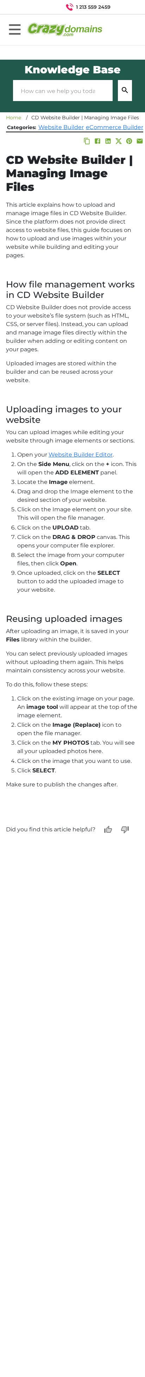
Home (13, 117)
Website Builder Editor (81, 454)
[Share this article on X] (118, 141)
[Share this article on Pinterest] (129, 141)
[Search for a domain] (126, 7)
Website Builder (61, 127)
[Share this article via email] (139, 141)
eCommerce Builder (114, 127)
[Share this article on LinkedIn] (108, 141)
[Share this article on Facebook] (97, 141)
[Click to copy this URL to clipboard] (86, 141)
